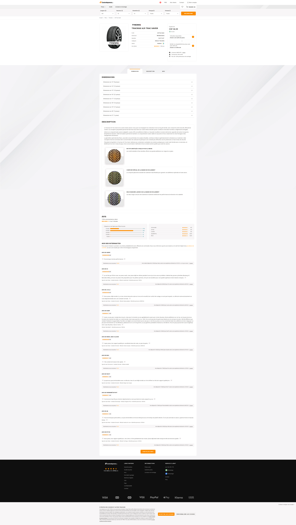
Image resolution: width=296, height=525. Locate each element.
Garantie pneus (128, 467)
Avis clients (173, 2)
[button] (124, 228)
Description (150, 71)
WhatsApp (170, 470)
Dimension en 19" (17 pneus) (111, 107)
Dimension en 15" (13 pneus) (111, 90)
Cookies (126, 488)
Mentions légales (128, 477)
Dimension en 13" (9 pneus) (111, 82)
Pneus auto (148, 467)
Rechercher (188, 13)
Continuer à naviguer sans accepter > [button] (286, 504)
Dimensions (135, 71)
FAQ (166, 479)
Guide (110, 7)
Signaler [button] (191, 263)
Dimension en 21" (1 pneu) (111, 115)
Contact (181, 2)
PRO (165, 2)
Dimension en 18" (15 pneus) (111, 103)
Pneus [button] (103, 7)
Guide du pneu (128, 469)
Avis (163, 71)
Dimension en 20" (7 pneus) (111, 111)
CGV (125, 480)
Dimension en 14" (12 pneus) (111, 86)
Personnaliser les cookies (185, 514)
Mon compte (193, 2)
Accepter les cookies (166, 514)
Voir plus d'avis (148, 451)
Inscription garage (129, 475)
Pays (125, 483)
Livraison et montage (121, 7)
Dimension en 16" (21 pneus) (111, 94)
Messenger (171, 473)
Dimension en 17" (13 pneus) (111, 99)
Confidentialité (128, 486)
